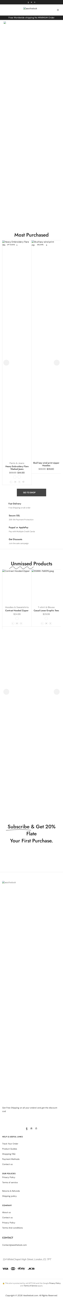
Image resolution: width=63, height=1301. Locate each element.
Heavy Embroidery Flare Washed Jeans (17, 468)
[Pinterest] (34, 2)
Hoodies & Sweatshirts (17, 607)
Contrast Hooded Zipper (17, 610)
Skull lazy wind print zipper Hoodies (46, 464)
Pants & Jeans (17, 463)
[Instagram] (31, 2)
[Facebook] (28, 2)
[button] (3, 10)
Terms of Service (30, 1286)
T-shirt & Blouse (46, 607)
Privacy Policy (55, 1283)
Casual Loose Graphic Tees (46, 610)
